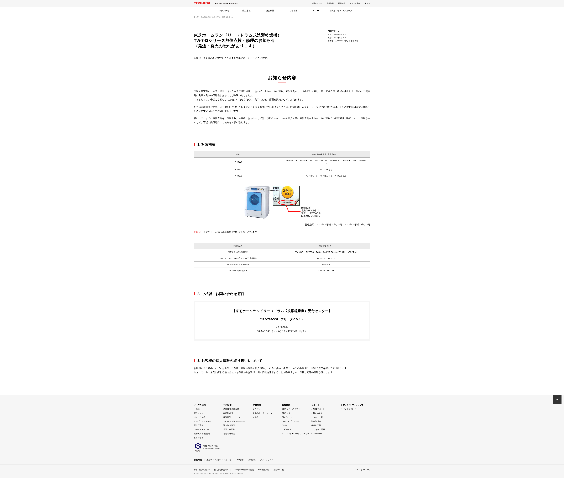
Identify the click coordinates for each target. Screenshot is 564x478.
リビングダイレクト (349, 409)
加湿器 (255, 417)
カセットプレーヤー (290, 421)
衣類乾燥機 (228, 413)
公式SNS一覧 (278, 470)
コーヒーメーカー (201, 429)
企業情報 (330, 3)
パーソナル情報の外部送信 (243, 470)
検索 (368, 3)
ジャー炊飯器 (199, 417)
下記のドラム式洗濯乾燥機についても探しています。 (231, 232)
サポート (317, 10)
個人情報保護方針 (221, 470)
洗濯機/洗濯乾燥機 (231, 409)
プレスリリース (266, 460)
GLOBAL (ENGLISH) (362, 470)
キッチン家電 (223, 10)
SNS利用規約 (263, 470)
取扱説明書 (316, 421)
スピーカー (287, 429)
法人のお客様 (355, 3)
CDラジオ (286, 413)
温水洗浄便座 (229, 425)
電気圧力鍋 (198, 425)
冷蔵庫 (197, 409)
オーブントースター (202, 421)
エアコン (256, 409)
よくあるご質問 (318, 429)
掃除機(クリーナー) (231, 417)
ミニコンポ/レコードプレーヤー (295, 433)
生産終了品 (316, 425)
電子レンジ (198, 413)
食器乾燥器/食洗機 (202, 433)
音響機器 (293, 10)
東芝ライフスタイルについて (219, 460)
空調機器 (270, 10)
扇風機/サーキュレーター (263, 413)
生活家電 (246, 10)
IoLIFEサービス (318, 433)
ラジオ (285, 425)
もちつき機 (198, 438)
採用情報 (341, 3)
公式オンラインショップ (340, 10)
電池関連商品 (229, 433)
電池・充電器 (229, 429)
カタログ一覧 (317, 417)
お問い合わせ (317, 3)
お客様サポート (318, 409)
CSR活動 (240, 460)
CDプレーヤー (288, 417)
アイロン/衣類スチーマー (234, 421)
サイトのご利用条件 (202, 470)
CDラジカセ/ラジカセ (291, 409)
